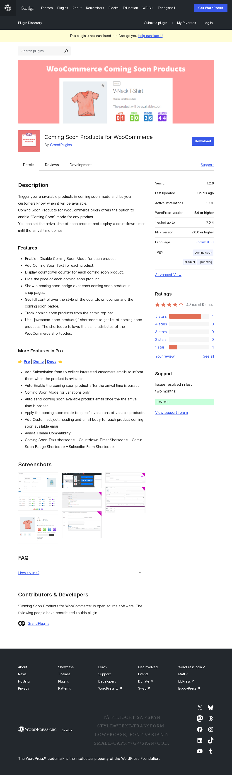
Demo (38, 361)
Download (203, 141)
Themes (64, 674)
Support (207, 164)
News (22, 674)
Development (81, 164)
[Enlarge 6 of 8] (95, 517)
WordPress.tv (110, 688)
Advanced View (168, 274)
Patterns (64, 688)
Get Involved (148, 667)
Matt (183, 674)
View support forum (171, 412)
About (22, 667)
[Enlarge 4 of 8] (95, 478)
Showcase (66, 667)
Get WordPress (210, 8)
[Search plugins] (66, 51)
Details (28, 164)
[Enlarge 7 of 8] (139, 478)
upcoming (205, 262)
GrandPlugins (61, 145)
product (189, 262)
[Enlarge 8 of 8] (139, 492)
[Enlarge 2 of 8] (52, 502)
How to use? (28, 573)
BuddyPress (189, 688)
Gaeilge (66, 730)
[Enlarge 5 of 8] (95, 498)
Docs (51, 361)
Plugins (63, 681)
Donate (145, 681)
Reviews (52, 164)
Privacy (23, 688)
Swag (144, 688)
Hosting (24, 681)
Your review (165, 356)
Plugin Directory (30, 23)
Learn (102, 667)
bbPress (186, 681)
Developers (107, 681)
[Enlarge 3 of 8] (52, 520)
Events (143, 674)
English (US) (205, 242)
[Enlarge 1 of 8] (52, 478)
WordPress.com (192, 667)
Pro (27, 361)
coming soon (203, 252)
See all (208, 356)
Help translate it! (150, 36)
